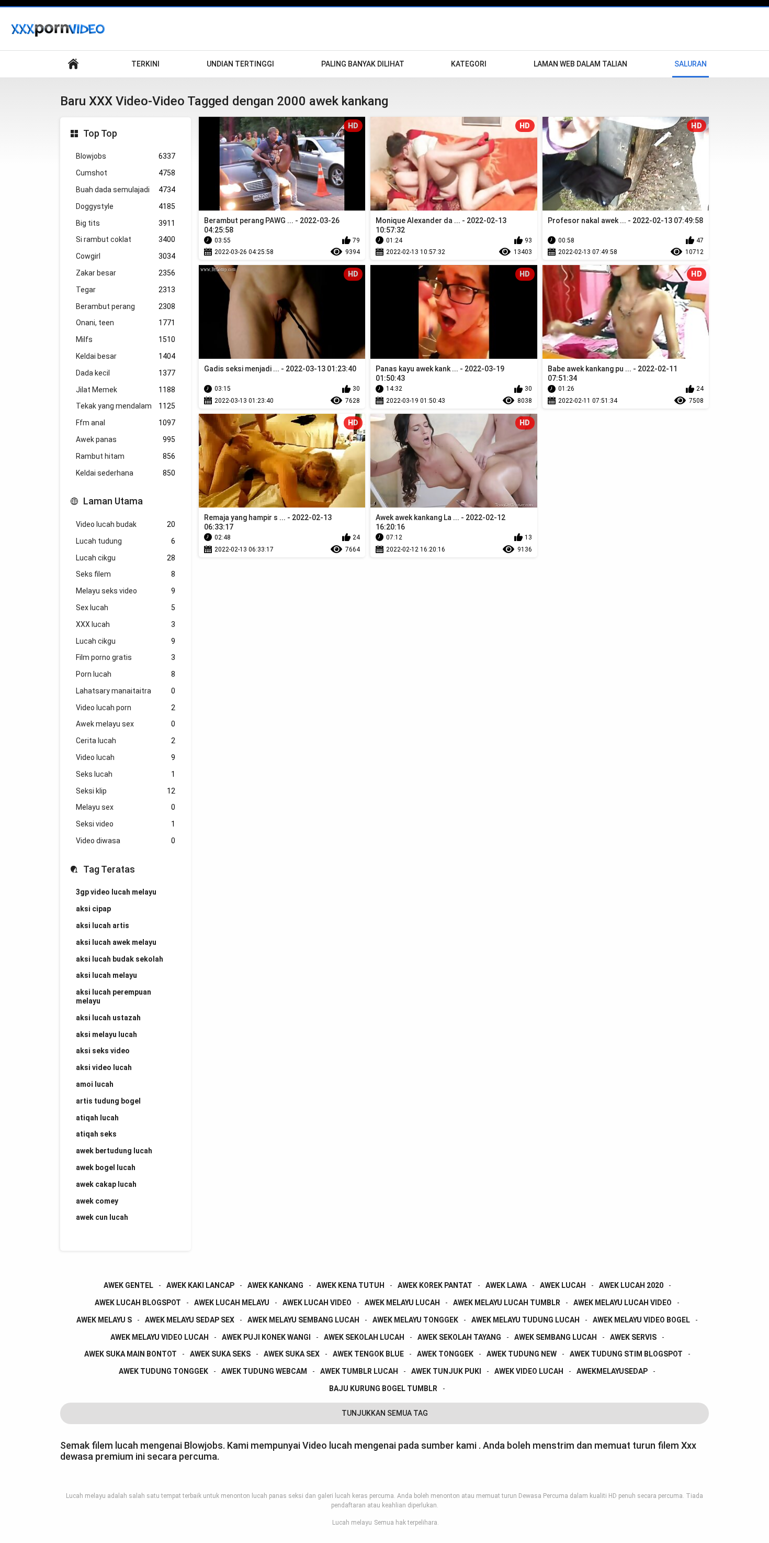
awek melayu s (104, 1320)
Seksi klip (125, 791)
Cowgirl (125, 256)
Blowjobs (125, 156)
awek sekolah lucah (364, 1337)
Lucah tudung (125, 541)
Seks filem (125, 574)
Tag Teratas (109, 869)
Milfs (125, 339)
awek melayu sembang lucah (303, 1320)
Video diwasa (125, 840)
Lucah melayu (352, 1522)
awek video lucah (528, 1371)
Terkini (145, 64)
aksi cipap (93, 909)
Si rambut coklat (125, 239)
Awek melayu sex (125, 724)
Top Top (100, 133)
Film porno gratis (125, 657)
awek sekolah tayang (459, 1337)
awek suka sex (292, 1354)
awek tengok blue (368, 1354)
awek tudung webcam (264, 1371)
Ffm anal (125, 422)
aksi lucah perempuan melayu (113, 996)
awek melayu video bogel (641, 1320)
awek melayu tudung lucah (525, 1320)
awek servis (633, 1337)
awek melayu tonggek (415, 1320)
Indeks (73, 64)
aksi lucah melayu (106, 975)
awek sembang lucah (555, 1337)
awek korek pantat (435, 1285)
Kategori (469, 64)
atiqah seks (96, 1134)
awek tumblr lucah (359, 1371)
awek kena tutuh (350, 1285)
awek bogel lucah (105, 1167)
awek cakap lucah (106, 1184)
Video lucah (125, 757)
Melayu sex (125, 807)
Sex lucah (125, 607)
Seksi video (125, 824)
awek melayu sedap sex (189, 1320)
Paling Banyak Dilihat (362, 64)
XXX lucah (125, 624)
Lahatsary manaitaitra (125, 691)
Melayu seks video (125, 591)
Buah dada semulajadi (125, 189)
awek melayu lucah (402, 1302)
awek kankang (275, 1285)
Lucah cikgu (125, 558)
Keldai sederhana (125, 473)
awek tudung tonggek (163, 1371)
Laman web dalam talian (580, 64)
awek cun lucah (102, 1217)
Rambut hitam (125, 456)
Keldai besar (125, 356)
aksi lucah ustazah (108, 1017)
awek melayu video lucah (159, 1337)
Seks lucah (125, 774)
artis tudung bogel (108, 1101)
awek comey (97, 1201)
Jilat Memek (125, 389)
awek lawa (506, 1285)
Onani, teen (125, 322)
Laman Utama (113, 500)
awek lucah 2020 (631, 1285)
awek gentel (128, 1285)
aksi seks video (103, 1050)
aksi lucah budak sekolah (119, 959)
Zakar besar (125, 273)
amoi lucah (95, 1084)
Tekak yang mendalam (125, 406)
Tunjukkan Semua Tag (385, 1413)
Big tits (125, 223)
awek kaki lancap (200, 1285)
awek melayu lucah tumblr (506, 1302)
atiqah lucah (97, 1118)
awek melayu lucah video (622, 1302)
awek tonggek (445, 1354)
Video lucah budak (125, 524)
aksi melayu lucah (106, 1034)
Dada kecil (125, 373)
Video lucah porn (125, 707)
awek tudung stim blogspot (626, 1354)
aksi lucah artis (102, 925)
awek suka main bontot (130, 1354)
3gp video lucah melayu (116, 892)
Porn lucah (125, 674)
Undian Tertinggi (240, 64)
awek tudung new (522, 1354)
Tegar (125, 289)
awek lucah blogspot (138, 1302)
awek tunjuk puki (446, 1371)
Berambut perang (125, 306)
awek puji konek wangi (266, 1337)
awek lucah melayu (231, 1302)
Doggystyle (125, 206)
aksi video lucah (104, 1067)
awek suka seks (220, 1354)
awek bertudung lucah (114, 1151)
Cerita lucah (125, 740)
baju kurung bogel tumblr (383, 1388)
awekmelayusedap (612, 1371)
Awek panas (125, 439)
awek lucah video (317, 1302)
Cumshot (125, 173)
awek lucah (563, 1285)
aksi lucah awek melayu (116, 942)
